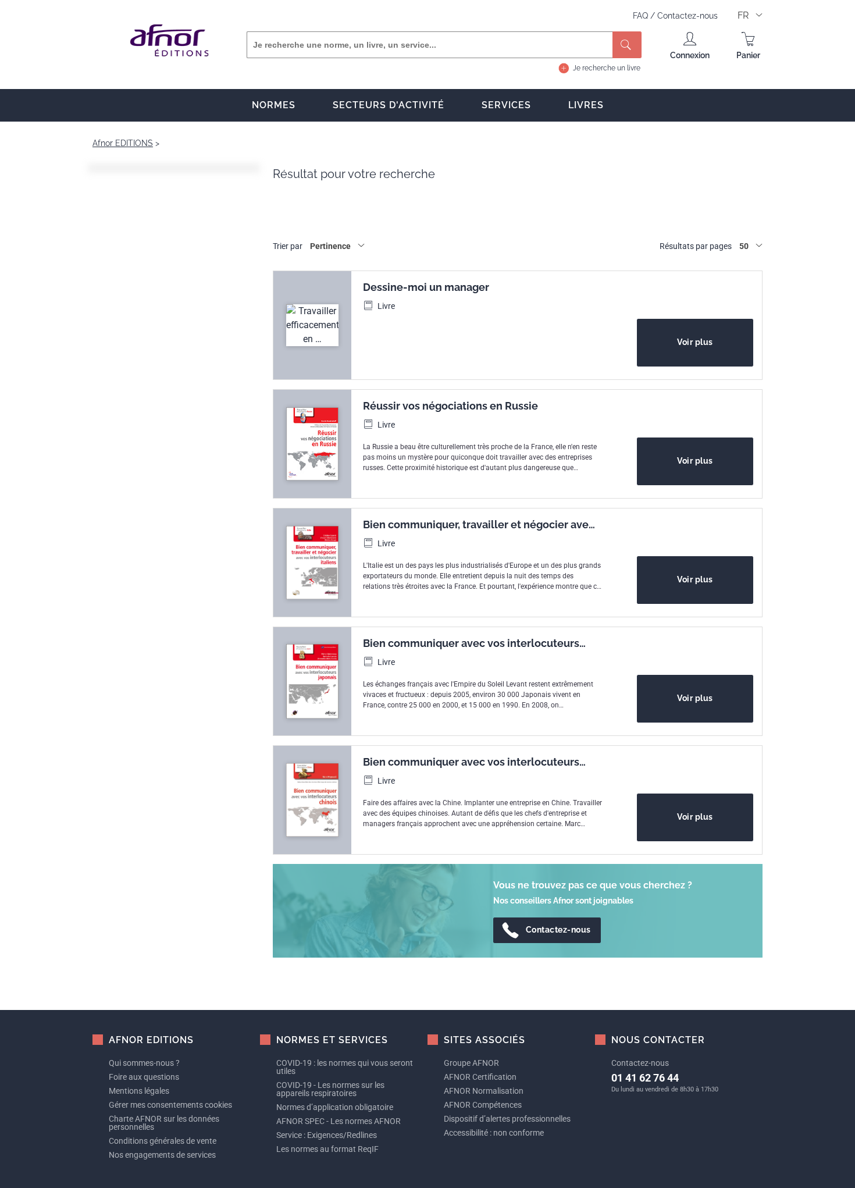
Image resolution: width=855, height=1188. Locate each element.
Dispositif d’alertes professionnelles (507, 1118)
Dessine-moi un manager (426, 287)
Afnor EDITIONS (122, 143)
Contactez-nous (687, 15)
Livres (586, 105)
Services (506, 105)
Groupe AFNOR (471, 1063)
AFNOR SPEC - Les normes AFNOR (338, 1121)
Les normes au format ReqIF (327, 1149)
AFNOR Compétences (483, 1104)
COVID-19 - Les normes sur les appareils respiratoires (330, 1089)
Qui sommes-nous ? (144, 1063)
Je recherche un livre (606, 68)
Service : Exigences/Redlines (326, 1135)
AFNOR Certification (480, 1077)
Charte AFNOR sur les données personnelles (164, 1123)
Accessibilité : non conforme (494, 1132)
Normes (273, 105)
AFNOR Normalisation (483, 1090)
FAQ (641, 15)
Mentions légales (139, 1090)
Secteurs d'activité (388, 105)
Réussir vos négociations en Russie (450, 406)
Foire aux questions (144, 1077)
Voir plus (695, 342)
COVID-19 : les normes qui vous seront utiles (344, 1067)
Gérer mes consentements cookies (170, 1104)
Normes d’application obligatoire (334, 1107)
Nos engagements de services (162, 1154)
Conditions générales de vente (162, 1141)
